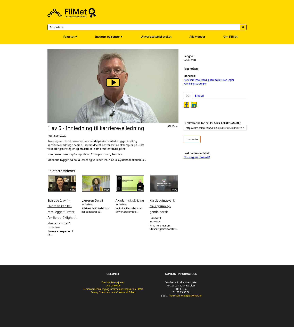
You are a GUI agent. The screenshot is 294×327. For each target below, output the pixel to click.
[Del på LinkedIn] (194, 105)
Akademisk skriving (130, 200)
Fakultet (69, 37)
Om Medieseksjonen (113, 282)
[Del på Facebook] (186, 105)
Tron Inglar (228, 79)
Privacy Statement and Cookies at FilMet (113, 292)
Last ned (191, 139)
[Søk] (243, 27)
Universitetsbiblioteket (156, 37)
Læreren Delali (92, 200)
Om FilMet (230, 37)
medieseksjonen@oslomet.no (185, 295)
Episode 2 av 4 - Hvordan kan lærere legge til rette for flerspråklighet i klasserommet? (61, 211)
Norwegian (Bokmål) (197, 157)
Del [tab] (188, 95)
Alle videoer (197, 37)
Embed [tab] (199, 95)
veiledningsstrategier (195, 83)
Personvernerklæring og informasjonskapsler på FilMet (113, 289)
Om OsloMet (113, 285)
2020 (186, 79)
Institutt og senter (107, 37)
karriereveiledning (199, 79)
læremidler (215, 79)
